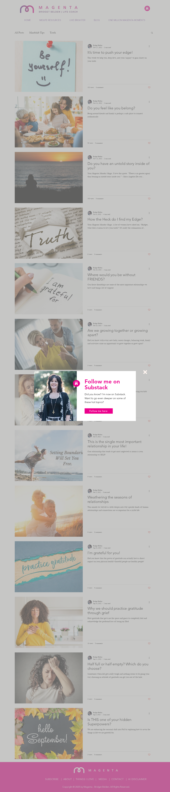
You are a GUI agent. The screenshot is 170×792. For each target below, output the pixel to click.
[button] (145, 372)
